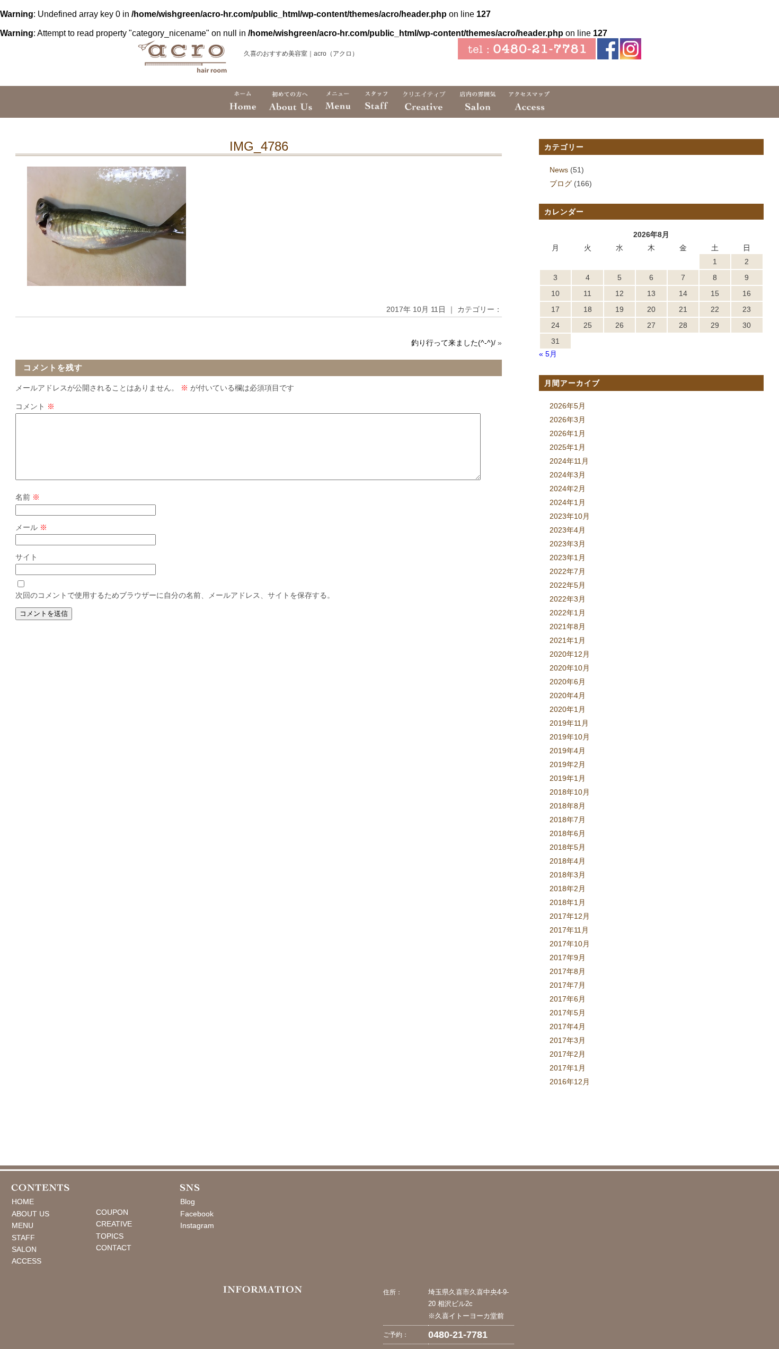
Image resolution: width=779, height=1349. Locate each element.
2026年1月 (568, 433)
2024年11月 (569, 461)
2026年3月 (568, 419)
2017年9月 (568, 957)
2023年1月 (568, 557)
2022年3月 (568, 599)
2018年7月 (568, 819)
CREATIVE (114, 1224)
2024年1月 (568, 502)
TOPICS (109, 1236)
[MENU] (338, 101)
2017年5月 (568, 1012)
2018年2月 (568, 888)
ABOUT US (30, 1213)
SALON (24, 1249)
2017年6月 (568, 999)
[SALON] (477, 101)
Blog (187, 1201)
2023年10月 (570, 516)
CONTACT (113, 1247)
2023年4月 (568, 530)
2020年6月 (568, 681)
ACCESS (26, 1261)
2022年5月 (568, 585)
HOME (23, 1201)
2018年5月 (568, 847)
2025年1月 (568, 447)
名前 (27, 497)
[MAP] (529, 101)
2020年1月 (568, 709)
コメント (35, 406)
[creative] (424, 101)
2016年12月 (570, 1081)
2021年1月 (568, 640)
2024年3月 (568, 475)
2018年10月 (570, 792)
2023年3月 (568, 543)
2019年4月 (568, 750)
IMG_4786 (258, 146)
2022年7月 (568, 571)
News (559, 170)
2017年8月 (568, 971)
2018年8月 (568, 806)
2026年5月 (568, 406)
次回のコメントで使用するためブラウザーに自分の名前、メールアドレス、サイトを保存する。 (174, 595)
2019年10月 (570, 737)
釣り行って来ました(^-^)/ (453, 342)
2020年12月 (570, 654)
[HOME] (242, 101)
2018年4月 (568, 861)
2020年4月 (568, 695)
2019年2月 (568, 764)
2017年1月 (568, 1068)
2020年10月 (570, 668)
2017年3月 (568, 1040)
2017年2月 (568, 1054)
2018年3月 (568, 875)
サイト (26, 557)
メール (31, 527)
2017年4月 (568, 1026)
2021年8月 (568, 626)
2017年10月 (570, 943)
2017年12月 (570, 916)
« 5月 (548, 354)
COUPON (112, 1212)
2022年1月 (568, 612)
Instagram (197, 1225)
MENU (22, 1225)
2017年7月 (568, 985)
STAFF (23, 1237)
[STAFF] (376, 101)
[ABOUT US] (290, 101)
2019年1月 (568, 778)
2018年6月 (568, 833)
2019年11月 (569, 723)
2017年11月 (569, 930)
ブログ (561, 183)
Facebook (197, 1213)
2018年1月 (568, 902)
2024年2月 (568, 488)
